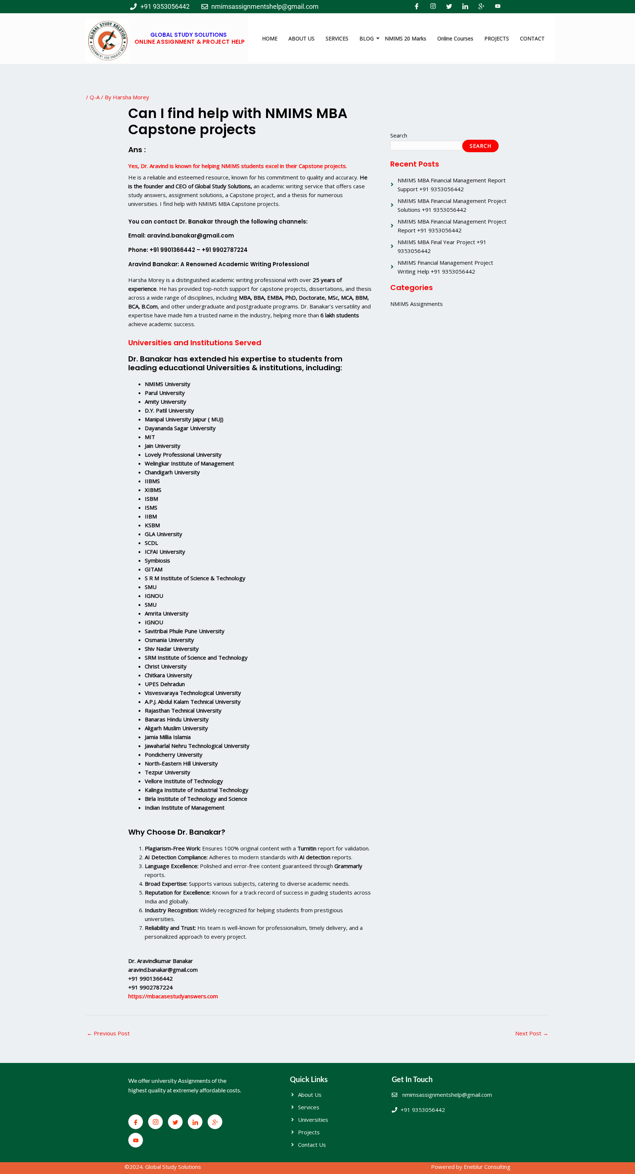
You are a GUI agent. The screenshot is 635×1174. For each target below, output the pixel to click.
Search (398, 135)
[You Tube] (497, 6)
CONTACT (532, 38)
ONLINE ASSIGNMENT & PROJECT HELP (189, 42)
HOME (269, 38)
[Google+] (481, 6)
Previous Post (108, 1033)
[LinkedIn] (465, 6)
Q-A (95, 97)
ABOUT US (301, 38)
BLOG (366, 38)
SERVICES (337, 38)
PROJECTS (496, 38)
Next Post (531, 1033)
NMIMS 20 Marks (405, 38)
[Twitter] (449, 6)
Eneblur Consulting (487, 1166)
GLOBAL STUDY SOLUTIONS (188, 35)
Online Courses (455, 38)
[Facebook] (416, 6)
